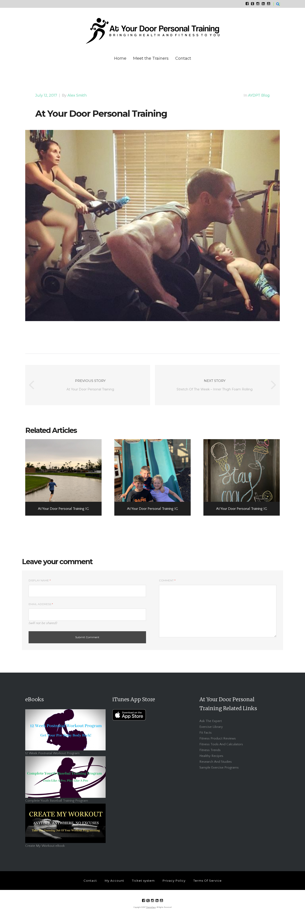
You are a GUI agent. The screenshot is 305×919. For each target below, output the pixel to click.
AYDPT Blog (259, 95)
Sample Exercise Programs (219, 767)
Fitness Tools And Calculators (221, 744)
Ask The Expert (210, 721)
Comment (167, 580)
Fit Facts (205, 733)
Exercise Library (211, 727)
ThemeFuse (151, 907)
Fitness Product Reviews (217, 738)
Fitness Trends (210, 750)
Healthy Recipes (211, 756)
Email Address (41, 604)
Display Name (40, 580)
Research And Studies (215, 762)
